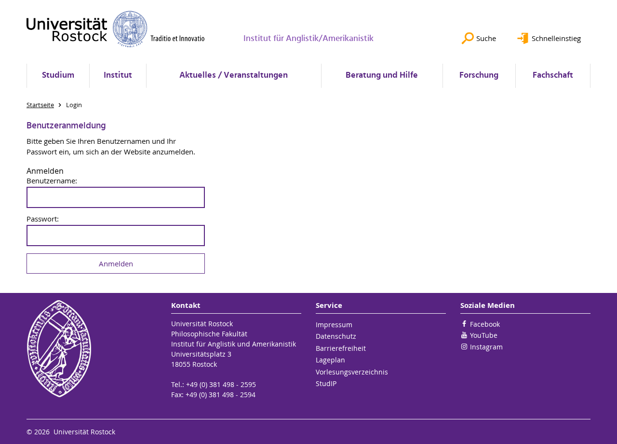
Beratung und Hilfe (382, 76)
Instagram (486, 346)
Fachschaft (553, 76)
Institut (118, 76)
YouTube (483, 335)
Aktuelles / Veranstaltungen (233, 76)
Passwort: (43, 218)
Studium (58, 76)
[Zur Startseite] (116, 29)
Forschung (478, 76)
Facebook (485, 324)
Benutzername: (52, 180)
